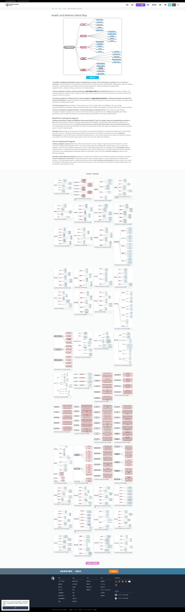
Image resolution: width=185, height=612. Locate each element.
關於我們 (89, 581)
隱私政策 (103, 587)
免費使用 (114, 571)
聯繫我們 (89, 589)
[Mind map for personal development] (83, 532)
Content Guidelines (106, 589)
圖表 (56, 8)
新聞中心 (89, 584)
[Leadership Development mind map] (83, 201)
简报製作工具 (61, 595)
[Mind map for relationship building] (103, 508)
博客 (73, 592)
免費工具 (74, 598)
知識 (73, 595)
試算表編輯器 (61, 598)
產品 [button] (127, 4)
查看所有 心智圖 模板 (92, 563)
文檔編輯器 (60, 592)
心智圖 (64, 8)
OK (15, 607)
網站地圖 (74, 601)
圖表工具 (60, 587)
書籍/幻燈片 (75, 581)
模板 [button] (160, 4)
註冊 (170, 4)
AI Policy (103, 584)
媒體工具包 (89, 587)
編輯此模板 (92, 77)
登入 (174, 4)
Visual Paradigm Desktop (22, 1)
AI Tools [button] (140, 4)
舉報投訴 (103, 595)
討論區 (74, 587)
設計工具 (60, 589)
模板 (60, 8)
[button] (132, 4)
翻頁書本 (60, 584)
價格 (165, 4)
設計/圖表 (74, 584)
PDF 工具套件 (61, 581)
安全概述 (103, 592)
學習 (73, 589)
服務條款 (103, 581)
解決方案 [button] (154, 4)
